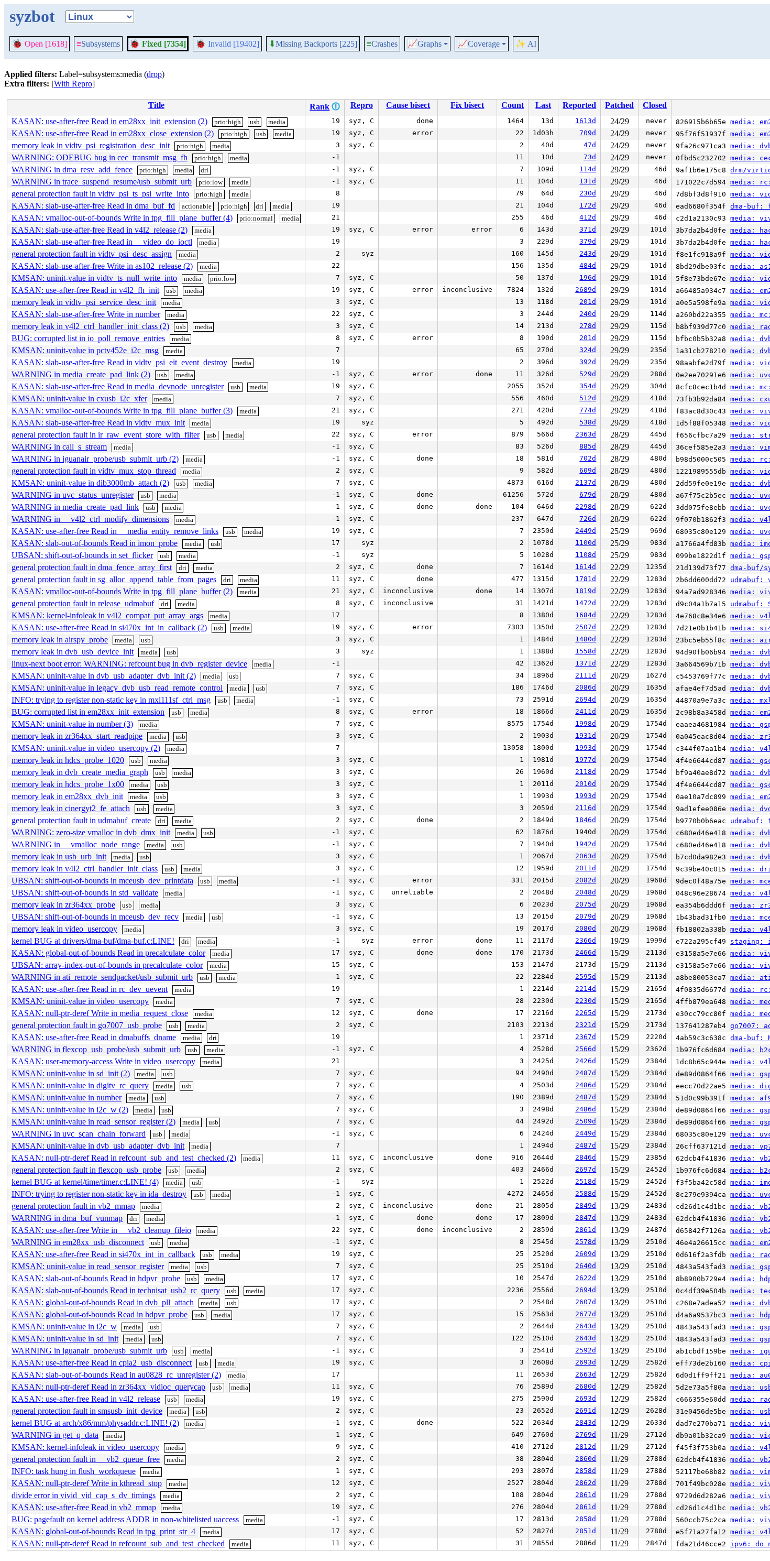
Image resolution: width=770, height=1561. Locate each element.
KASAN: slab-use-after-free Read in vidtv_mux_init (98, 422)
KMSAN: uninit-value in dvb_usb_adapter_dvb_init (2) (104, 675)
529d (587, 374)
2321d (585, 1025)
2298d (585, 506)
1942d (585, 844)
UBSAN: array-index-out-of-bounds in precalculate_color (107, 964)
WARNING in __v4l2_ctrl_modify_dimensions (90, 519)
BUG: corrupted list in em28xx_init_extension (88, 711)
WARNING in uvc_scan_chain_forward (79, 1133)
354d (587, 386)
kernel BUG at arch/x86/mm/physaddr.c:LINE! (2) (95, 1422)
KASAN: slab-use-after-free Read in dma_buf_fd (93, 205)
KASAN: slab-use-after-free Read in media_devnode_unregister (118, 386)
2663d (585, 1374)
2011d (585, 868)
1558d (585, 651)
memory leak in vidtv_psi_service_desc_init (84, 302)
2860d (585, 1458)
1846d (585, 820)
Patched (619, 105)
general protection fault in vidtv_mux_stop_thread (94, 470)
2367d (585, 1037)
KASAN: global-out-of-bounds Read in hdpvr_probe (100, 1314)
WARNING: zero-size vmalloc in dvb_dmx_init (91, 832)
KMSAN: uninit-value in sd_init (65, 1338)
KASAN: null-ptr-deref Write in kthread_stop (87, 1483)
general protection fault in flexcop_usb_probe (86, 1169)
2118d (585, 772)
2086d (585, 687)
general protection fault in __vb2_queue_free (86, 1459)
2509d (585, 1121)
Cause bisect (408, 105)
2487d (585, 1073)
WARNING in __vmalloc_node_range (76, 844)
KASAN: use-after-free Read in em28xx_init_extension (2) (109, 121)
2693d (585, 1362)
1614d (585, 567)
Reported (579, 105)
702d (587, 458)
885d (587, 446)
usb (255, 122)
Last (543, 105)
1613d (585, 121)
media (276, 122)
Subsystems (98, 43)
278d (587, 326)
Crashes (382, 43)
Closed (655, 105)
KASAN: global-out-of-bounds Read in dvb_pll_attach (103, 1302)
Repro (361, 105)
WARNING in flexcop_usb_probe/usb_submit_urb (96, 1049)
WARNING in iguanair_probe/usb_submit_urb (89, 1350)
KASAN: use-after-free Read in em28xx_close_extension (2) (113, 133)
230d (587, 193)
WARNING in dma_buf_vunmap (67, 1218)
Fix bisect (467, 105)
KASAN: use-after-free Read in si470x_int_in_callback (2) (109, 627)
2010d (585, 784)
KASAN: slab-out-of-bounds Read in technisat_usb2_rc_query (116, 1290)
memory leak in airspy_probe (60, 639)
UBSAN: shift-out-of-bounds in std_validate (85, 892)
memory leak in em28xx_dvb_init (67, 796)
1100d (585, 543)
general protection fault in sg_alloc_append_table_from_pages (114, 579)
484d (587, 265)
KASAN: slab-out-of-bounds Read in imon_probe (95, 543)
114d (587, 169)
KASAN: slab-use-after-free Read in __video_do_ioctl (102, 241)
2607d (585, 1302)
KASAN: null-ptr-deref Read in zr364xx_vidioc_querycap (108, 1386)
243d (587, 253)
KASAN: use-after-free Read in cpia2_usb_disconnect (102, 1362)
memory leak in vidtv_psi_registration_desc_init (91, 145)
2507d (585, 627)
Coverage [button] (478, 44)
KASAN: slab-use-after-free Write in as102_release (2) (102, 265)
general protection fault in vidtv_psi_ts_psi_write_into (100, 193)
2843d (585, 1422)
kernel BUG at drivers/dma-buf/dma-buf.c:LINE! (93, 940)
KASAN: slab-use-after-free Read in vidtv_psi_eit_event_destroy (119, 362)
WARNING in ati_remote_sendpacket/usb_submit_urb (102, 977)
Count (512, 105)
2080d (585, 928)
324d (587, 350)
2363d (585, 434)
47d (590, 145)
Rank (319, 106)
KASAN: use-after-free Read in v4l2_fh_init (85, 290)
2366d (585, 940)
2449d (585, 530)
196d (587, 277)
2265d (585, 1013)
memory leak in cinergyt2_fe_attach (71, 808)
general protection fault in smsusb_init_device (87, 1410)
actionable (197, 206)
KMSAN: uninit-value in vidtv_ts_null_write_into (94, 278)
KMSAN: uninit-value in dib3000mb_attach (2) (90, 482)
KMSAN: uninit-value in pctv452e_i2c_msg (85, 350)
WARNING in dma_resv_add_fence (72, 169)
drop (154, 74)
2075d (585, 904)
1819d (585, 591)
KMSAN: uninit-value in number (67, 1097)
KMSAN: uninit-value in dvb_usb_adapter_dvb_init (98, 1145)
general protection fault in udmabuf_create (81, 820)
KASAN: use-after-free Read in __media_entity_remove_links (115, 531)
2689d (585, 289)
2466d (585, 952)
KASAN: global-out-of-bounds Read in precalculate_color (108, 952)
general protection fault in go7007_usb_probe (87, 1025)
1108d (585, 555)
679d (587, 494)
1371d (585, 663)
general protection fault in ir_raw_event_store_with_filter (106, 434)
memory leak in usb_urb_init (59, 856)
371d (587, 229)
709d (587, 133)
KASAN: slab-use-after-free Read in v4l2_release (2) (100, 229)
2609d (585, 1254)
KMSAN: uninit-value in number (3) (72, 723)
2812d (585, 1446)
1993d (585, 747)
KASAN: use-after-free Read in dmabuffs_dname (94, 1037)
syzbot (32, 16)
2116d (585, 808)
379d (587, 241)
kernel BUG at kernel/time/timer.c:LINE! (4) (85, 1181)
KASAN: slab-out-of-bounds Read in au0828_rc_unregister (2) (116, 1374)
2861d (585, 1229)
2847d (585, 1217)
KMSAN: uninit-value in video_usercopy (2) (86, 748)
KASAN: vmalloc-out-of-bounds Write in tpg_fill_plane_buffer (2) (122, 591)
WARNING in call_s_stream (59, 446)
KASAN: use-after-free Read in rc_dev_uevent (90, 989)
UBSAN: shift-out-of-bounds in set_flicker (82, 555)
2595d (585, 976)
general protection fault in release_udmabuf (83, 603)
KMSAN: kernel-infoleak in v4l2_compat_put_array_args (107, 615)
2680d (585, 1386)
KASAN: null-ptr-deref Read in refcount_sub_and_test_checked (118, 1543)
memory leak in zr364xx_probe (63, 904)
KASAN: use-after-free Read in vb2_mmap (84, 1507)
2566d (585, 1049)
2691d (585, 1410)
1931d (585, 735)
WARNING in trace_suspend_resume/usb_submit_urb (102, 181)
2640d (585, 1266)
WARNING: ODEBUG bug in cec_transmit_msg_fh (100, 157)
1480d (585, 639)
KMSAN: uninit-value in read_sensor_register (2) (93, 1121)
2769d (585, 1434)
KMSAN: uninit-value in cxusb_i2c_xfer (79, 398)
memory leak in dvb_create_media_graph (80, 772)
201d (587, 301)
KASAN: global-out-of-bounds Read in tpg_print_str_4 (103, 1531)
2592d (585, 1350)
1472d (585, 603)
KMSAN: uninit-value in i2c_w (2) (70, 1109)
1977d (585, 759)
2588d (585, 1193)
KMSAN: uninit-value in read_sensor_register (88, 1266)
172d (587, 205)
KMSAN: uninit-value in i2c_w (64, 1326)
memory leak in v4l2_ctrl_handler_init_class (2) (90, 326)
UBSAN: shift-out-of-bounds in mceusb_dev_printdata (102, 880)
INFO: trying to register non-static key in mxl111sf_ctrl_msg (111, 699)
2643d (585, 1326)
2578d (585, 1242)
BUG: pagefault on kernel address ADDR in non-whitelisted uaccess (125, 1519)
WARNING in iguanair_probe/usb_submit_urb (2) (95, 458)
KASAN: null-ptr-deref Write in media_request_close (100, 1013)
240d (587, 314)
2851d (585, 1531)
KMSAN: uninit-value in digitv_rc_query (80, 1085)
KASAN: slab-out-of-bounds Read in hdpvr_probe (96, 1278)
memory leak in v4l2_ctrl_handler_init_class (85, 868)
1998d (585, 723)
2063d (585, 856)
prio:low (211, 182)
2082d (585, 880)
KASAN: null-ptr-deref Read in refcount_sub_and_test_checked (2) (124, 1157)
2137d (585, 482)
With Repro (73, 83)
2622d (585, 1278)
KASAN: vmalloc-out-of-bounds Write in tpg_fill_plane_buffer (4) (122, 217)
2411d (585, 711)
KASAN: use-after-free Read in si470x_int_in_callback (103, 1254)
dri (204, 170)
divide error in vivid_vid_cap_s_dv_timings (84, 1495)
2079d (585, 916)
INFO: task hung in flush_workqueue (74, 1471)
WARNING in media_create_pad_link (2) (81, 374)
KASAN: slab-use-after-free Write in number (86, 314)
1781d (585, 579)
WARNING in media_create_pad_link (75, 507)
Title (156, 105)
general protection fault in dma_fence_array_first (92, 567)
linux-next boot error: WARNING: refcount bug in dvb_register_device (129, 663)
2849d (585, 1205)
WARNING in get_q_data (55, 1435)
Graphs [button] (424, 44)
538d (587, 422)
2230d (585, 1001)
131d (587, 181)
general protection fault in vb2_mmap (73, 1206)
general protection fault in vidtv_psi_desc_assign (92, 253)
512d (587, 398)
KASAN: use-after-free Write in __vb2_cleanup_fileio (101, 1230)
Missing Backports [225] (313, 44)
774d (587, 410)
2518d (585, 1181)
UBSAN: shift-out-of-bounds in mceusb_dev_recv (95, 916)
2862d (585, 1483)
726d (587, 518)
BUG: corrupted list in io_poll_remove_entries (88, 338)
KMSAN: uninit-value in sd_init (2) (71, 1073)
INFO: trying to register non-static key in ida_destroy (99, 1193)
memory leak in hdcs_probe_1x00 (68, 784)
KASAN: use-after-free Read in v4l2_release (86, 1398)
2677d (585, 1314)
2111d (585, 675)
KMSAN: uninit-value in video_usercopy (80, 1001)
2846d (585, 1157)
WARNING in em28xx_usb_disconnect (78, 1242)
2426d (585, 1061)
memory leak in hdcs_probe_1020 (68, 760)
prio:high (227, 122)
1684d (585, 615)
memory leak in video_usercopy (64, 928)
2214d (585, 988)
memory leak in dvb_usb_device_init (73, 651)
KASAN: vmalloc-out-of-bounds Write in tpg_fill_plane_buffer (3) (122, 410)
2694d (585, 699)
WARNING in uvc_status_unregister (73, 494)
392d (587, 362)
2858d (585, 1471)
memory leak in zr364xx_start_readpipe (77, 736)
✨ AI (525, 43)
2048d (585, 892)
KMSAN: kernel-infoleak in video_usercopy (85, 1447)
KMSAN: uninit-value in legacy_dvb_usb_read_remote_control (117, 687)
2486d (585, 1085)
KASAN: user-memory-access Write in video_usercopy (103, 1061)
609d (587, 470)
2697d (585, 1169)
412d (587, 217)
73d (590, 157)
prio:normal (256, 218)
